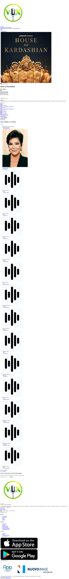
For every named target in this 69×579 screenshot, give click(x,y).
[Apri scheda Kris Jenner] (15, 166)
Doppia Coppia (4, 525)
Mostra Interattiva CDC (6, 529)
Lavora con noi (4, 536)
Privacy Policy (5, 577)
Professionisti (2, 28)
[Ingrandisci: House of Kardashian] (26, 57)
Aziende (9, 28)
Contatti (19, 28)
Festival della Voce (5, 527)
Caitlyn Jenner (4, 126)
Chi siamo (16, 28)
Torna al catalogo (4, 470)
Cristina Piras (5, 238)
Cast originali (4, 517)
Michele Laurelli (8, 578)
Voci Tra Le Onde (5, 526)
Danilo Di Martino (6, 284)
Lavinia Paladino (6, 307)
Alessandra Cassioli (6, 445)
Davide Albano (5, 261)
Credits (9, 577)
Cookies (1, 577)
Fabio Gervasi (5, 353)
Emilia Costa (5, 215)
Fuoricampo (13, 28)
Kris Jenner (4, 167)
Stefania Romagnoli (6, 468)
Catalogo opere (4, 31)
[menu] (1, 29)
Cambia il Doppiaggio (5, 528)
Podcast (3, 524)
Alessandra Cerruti (6, 399)
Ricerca (3, 519)
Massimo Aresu (5, 330)
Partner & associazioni (6, 535)
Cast (5, 28)
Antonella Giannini (6, 128)
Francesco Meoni (6, 192)
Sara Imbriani (5, 376)
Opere (7, 28)
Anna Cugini (5, 169)
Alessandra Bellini (6, 422)
